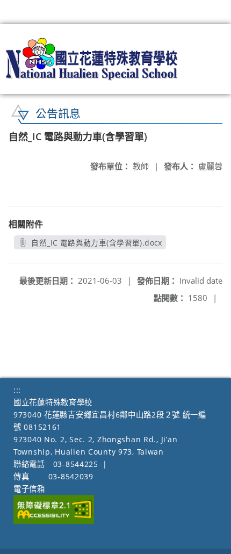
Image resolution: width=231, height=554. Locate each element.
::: (17, 390)
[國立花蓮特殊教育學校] (92, 59)
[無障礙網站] (53, 521)
